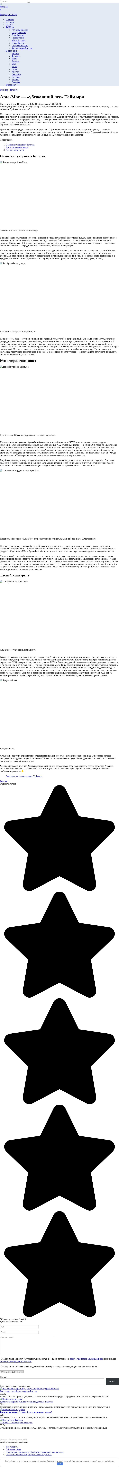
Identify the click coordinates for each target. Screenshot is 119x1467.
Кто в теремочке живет (17, 147)
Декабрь (16, 82)
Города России (19, 32)
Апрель (15, 61)
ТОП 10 (10, 27)
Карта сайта (12, 1446)
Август (15, 71)
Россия (3, 781)
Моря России (18, 40)
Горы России (18, 37)
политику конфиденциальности (15, 1361)
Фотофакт (11, 85)
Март (14, 58)
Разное (9, 24)
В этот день (11, 51)
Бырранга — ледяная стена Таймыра (24, 776)
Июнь (14, 66)
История (10, 22)
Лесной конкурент (15, 150)
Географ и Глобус (8, 14)
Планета (10, 19)
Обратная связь (13, 1449)
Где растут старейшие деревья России (18, 1391)
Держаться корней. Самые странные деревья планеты (26, 1401)
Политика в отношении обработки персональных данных (34, 1452)
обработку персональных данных (86, 1359)
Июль (14, 69)
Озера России (18, 43)
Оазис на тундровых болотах (20, 144)
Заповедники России (22, 48)
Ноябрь (15, 79)
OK (60, 1464)
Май (14, 64)
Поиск (3, 1377)
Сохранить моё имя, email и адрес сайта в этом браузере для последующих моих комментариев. (50, 1366)
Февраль (16, 56)
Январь (15, 53)
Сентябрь (16, 74)
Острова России (20, 45)
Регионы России (20, 30)
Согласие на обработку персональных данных (29, 1454)
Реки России (18, 35)
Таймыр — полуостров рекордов (16, 1422)
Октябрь (16, 77)
